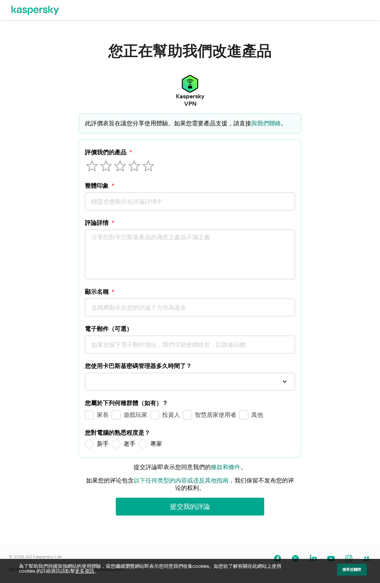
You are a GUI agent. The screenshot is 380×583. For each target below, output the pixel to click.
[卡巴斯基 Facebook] (277, 558)
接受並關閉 (352, 569)
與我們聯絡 (266, 123)
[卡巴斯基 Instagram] (348, 558)
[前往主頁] (35, 10)
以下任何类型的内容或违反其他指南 (181, 480)
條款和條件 (225, 467)
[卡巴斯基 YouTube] (331, 558)
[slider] (119, 166)
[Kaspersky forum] (366, 558)
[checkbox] (97, 415)
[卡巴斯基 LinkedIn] (313, 558)
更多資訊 (84, 571)
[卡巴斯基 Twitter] (295, 558)
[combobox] (190, 382)
